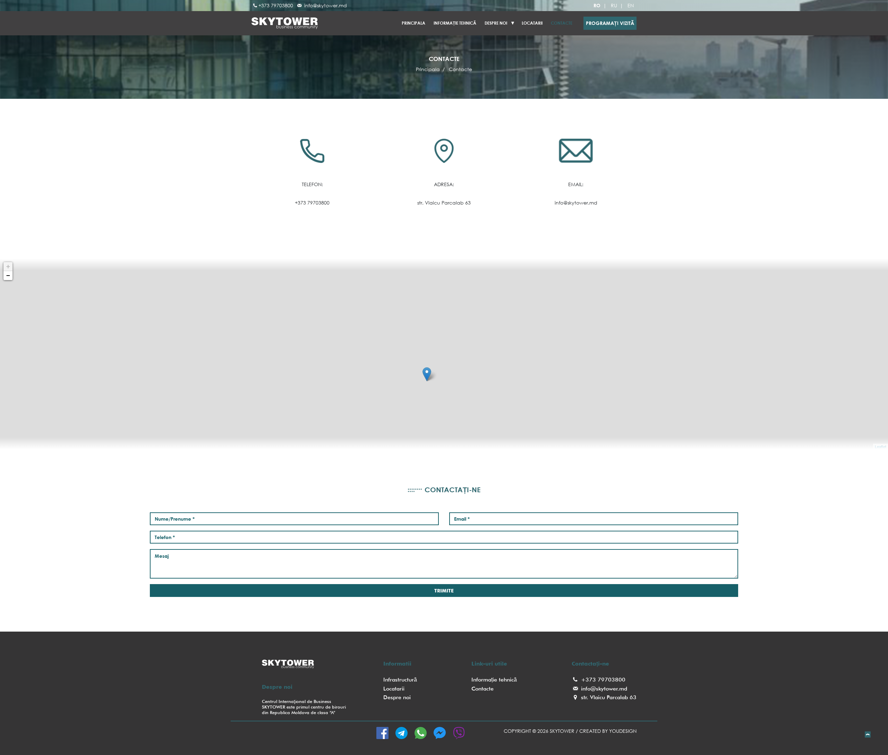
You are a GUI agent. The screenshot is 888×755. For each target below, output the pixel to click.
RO (597, 5)
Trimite (444, 590)
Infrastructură (400, 679)
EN (630, 5)
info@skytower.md (325, 5)
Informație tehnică (455, 23)
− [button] (8, 275)
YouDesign (623, 731)
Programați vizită (610, 23)
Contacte (561, 23)
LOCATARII (532, 23)
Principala (413, 23)
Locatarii (393, 688)
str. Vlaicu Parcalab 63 (608, 697)
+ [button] (8, 266)
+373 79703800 (275, 5)
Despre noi (496, 23)
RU (614, 5)
